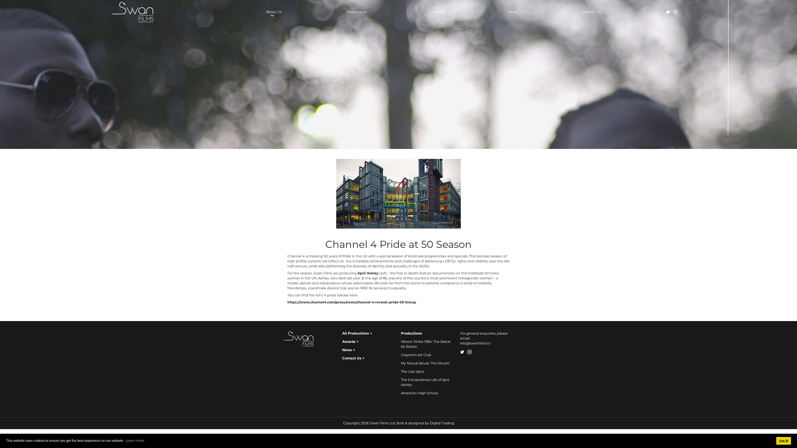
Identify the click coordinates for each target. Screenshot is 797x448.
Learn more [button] (134, 441)
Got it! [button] (783, 441)
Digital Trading (442, 423)
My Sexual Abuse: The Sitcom (425, 363)
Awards (437, 12)
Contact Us (591, 12)
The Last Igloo (412, 372)
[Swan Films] (133, 12)
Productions (356, 12)
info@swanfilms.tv (475, 343)
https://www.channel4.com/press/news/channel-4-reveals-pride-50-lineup (351, 302)
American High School (419, 393)
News (513, 12)
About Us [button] (274, 12)
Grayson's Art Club (416, 355)
